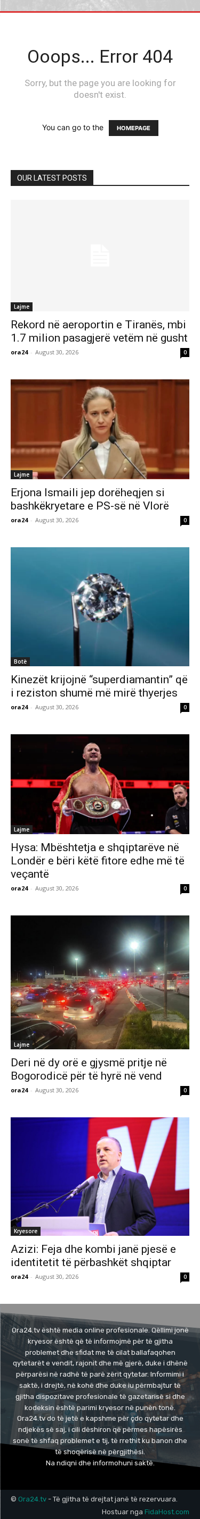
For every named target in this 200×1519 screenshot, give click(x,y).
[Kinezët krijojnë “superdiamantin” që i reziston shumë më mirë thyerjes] (100, 606)
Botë (20, 661)
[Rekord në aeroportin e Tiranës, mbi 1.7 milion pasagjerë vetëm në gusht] (100, 255)
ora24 (19, 352)
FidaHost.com (167, 1512)
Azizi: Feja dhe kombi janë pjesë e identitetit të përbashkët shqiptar (93, 1256)
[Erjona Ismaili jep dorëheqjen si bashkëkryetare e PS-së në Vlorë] (100, 429)
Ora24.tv (33, 1499)
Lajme (21, 306)
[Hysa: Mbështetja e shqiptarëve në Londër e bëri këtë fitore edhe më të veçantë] (100, 784)
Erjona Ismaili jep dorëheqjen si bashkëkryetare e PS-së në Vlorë (90, 499)
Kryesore (25, 1231)
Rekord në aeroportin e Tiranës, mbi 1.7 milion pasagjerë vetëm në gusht (99, 331)
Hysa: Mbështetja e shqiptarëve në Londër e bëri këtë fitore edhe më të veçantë (98, 860)
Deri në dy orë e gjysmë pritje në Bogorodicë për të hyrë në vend (89, 1069)
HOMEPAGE (133, 128)
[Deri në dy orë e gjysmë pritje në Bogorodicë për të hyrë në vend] (100, 982)
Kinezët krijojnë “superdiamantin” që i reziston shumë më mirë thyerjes (99, 686)
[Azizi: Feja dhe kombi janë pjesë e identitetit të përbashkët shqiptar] (100, 1176)
